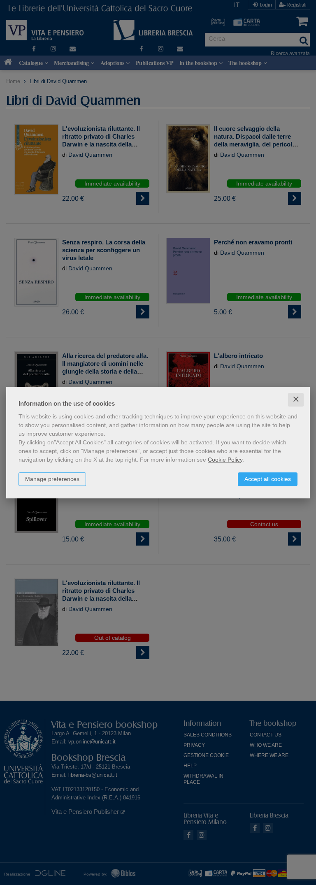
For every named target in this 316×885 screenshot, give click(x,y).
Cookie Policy (225, 459)
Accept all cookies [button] (267, 479)
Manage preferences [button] (52, 479)
